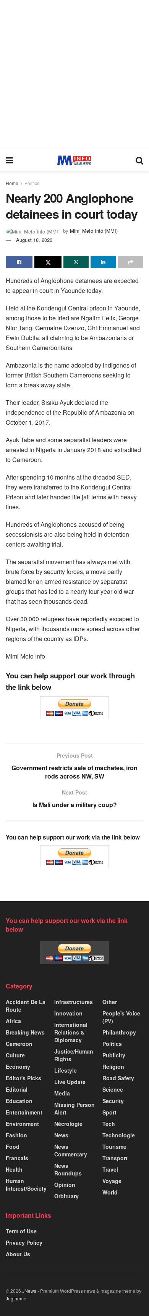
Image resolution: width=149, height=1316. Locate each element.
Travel (110, 1169)
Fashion (16, 1135)
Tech (108, 1123)
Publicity (113, 1055)
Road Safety (118, 1078)
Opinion (64, 1184)
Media (62, 1093)
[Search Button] (139, 160)
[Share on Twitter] (47, 262)
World (110, 1192)
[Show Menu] (9, 160)
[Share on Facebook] (19, 262)
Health (14, 1169)
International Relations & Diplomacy (70, 1032)
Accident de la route (25, 1005)
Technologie (118, 1135)
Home (12, 183)
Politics (31, 183)
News (61, 1135)
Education (19, 1101)
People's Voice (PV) (121, 1017)
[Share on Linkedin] (103, 262)
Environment (22, 1123)
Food (12, 1146)
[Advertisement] (74, 74)
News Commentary (70, 1150)
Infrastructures (73, 1002)
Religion (113, 1066)
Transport (115, 1158)
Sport (109, 1112)
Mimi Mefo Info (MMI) (94, 230)
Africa (13, 1021)
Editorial (17, 1089)
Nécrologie (68, 1123)
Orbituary (66, 1196)
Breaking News (25, 1032)
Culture (15, 1055)
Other (109, 1002)
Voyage (111, 1181)
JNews (29, 1290)
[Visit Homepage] (74, 160)
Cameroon (19, 1043)
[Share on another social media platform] (130, 262)
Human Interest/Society (26, 1184)
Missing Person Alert (74, 1108)
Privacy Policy (24, 1242)
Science (112, 1089)
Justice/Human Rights (73, 1055)
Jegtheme (16, 1298)
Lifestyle (65, 1070)
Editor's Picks (23, 1078)
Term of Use (21, 1231)
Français (17, 1158)
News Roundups (68, 1169)
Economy (18, 1066)
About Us (18, 1254)
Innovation (68, 1013)
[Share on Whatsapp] (76, 262)
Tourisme (114, 1146)
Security (113, 1101)
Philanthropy (119, 1032)
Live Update (70, 1082)
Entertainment (24, 1112)
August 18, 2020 (34, 239)
